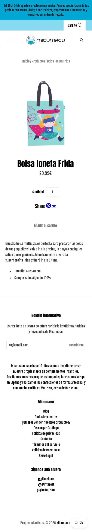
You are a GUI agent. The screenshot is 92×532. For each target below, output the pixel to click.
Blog (46, 411)
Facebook (48, 479)
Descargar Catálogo (46, 428)
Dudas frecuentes (46, 417)
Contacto (46, 439)
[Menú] (9, 40)
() (74, 25)
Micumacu (63, 523)
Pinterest (48, 484)
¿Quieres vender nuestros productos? (46, 422)
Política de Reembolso (46, 450)
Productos (38, 61)
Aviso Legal (46, 456)
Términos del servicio (46, 444)
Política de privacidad (46, 433)
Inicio (26, 61)
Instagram (48, 490)
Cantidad (38, 192)
